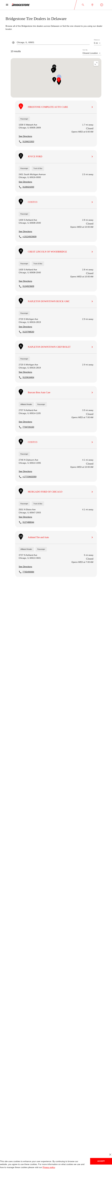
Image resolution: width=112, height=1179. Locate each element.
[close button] (110, 1155)
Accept (101, 1161)
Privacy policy (41, 1167)
